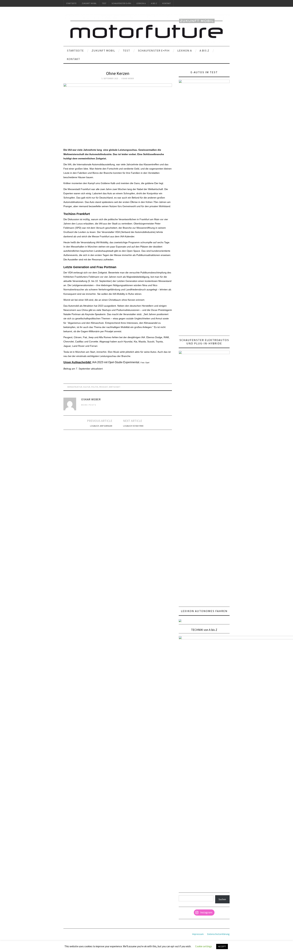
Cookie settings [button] (203, 946)
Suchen (222, 899)
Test (104, 3)
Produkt (103, 387)
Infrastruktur (74, 387)
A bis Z (154, 3)
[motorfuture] (146, 27)
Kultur (86, 387)
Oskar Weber (127, 78)
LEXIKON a (141, 3)
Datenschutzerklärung (218, 934)
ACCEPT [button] (222, 946)
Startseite (71, 3)
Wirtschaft (114, 387)
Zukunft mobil (89, 3)
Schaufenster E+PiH (121, 3)
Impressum (198, 934)
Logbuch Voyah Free (133, 426)
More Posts (88, 405)
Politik (94, 387)
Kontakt (166, 3)
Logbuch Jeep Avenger (101, 426)
